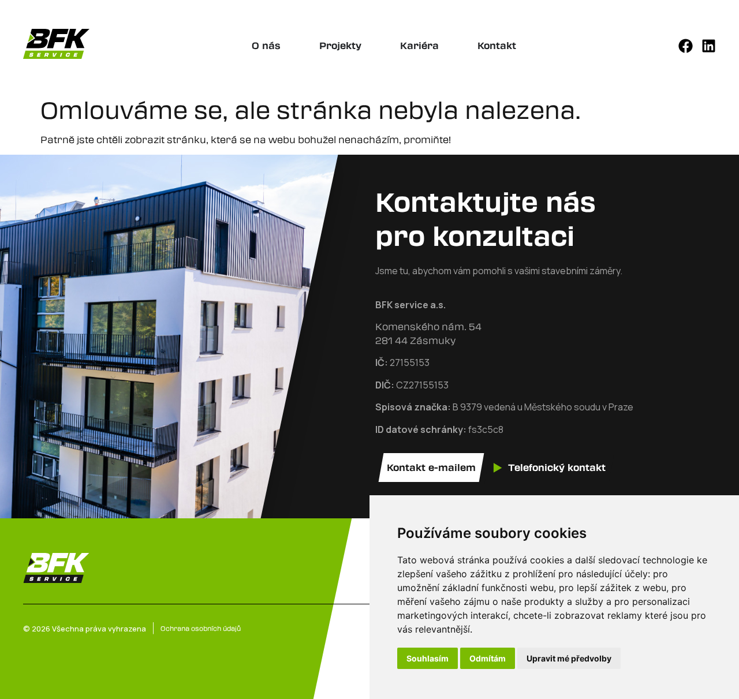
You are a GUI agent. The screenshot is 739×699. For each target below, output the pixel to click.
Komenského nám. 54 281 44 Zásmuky (428, 333)
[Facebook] (685, 46)
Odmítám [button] (487, 658)
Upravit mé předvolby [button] (569, 658)
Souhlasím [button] (427, 658)
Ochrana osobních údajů (201, 628)
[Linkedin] (708, 46)
